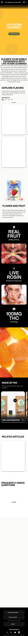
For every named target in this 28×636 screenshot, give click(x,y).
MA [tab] (3, 99)
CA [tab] (6, 99)
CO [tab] (9, 99)
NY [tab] (12, 99)
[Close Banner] (26, 2)
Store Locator (14, 33)
